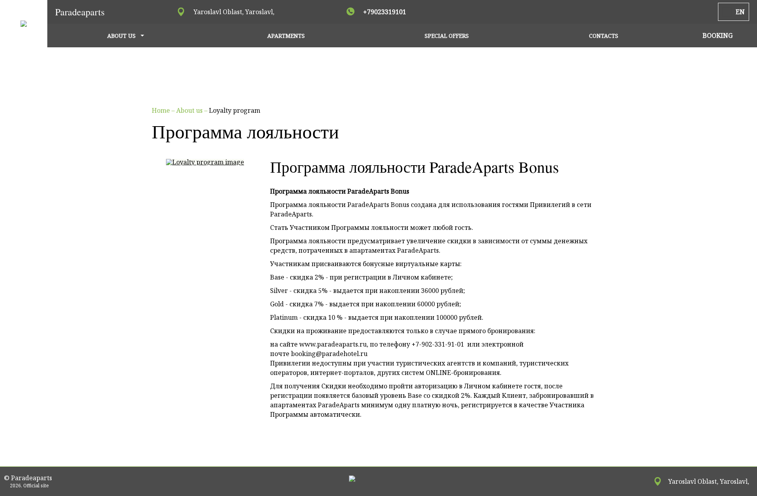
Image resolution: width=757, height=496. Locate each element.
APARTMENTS (286, 35)
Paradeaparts (79, 12)
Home (162, 110)
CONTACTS (603, 35)
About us (190, 110)
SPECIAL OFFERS (447, 35)
